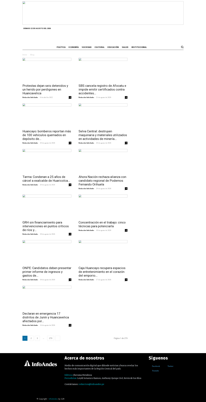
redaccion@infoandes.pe (91, 384)
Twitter (170, 366)
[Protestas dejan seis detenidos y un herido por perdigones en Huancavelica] (46, 70)
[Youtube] (149, 370)
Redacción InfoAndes (30, 97)
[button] (182, 47)
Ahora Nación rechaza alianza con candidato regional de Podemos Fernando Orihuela (102, 180)
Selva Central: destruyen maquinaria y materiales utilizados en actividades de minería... (103, 135)
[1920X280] (103, 24)
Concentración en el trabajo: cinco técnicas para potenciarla (102, 224)
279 (50, 338)
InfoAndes (53, 399)
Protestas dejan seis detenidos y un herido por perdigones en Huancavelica (45, 89)
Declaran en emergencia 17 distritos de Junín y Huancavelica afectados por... (45, 317)
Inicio (24, 54)
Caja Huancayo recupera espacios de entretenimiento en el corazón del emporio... (102, 271)
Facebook (156, 366)
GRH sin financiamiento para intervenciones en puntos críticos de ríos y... (45, 226)
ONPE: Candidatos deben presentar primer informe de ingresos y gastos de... (46, 271)
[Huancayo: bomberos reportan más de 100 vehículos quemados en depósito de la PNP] (46, 115)
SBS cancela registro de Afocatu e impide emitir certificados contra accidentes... (102, 89)
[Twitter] (165, 366)
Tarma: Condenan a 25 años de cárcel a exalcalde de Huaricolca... (46, 178)
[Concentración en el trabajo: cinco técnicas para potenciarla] (103, 207)
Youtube (155, 371)
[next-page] (57, 338)
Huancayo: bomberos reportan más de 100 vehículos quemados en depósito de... (46, 135)
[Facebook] (149, 366)
